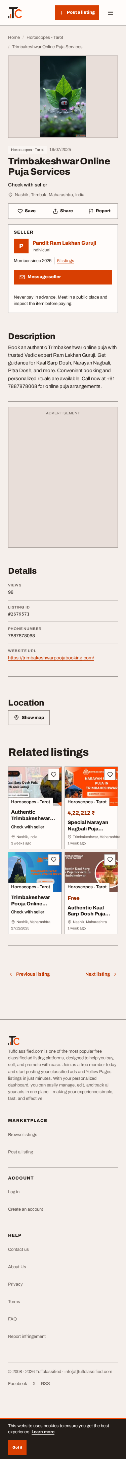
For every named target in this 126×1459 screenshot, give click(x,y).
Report (103, 211)
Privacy (15, 1284)
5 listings (65, 260)
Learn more (43, 1432)
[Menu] (110, 12)
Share (66, 211)
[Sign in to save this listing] (53, 774)
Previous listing (33, 974)
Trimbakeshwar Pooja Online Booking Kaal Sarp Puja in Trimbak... (34, 907)
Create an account (25, 1209)
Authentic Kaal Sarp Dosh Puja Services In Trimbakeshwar (87, 917)
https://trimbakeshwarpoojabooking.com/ (51, 657)
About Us (17, 1267)
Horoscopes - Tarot (27, 150)
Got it (17, 1447)
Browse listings (22, 1134)
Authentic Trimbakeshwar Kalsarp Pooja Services (30, 821)
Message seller (44, 276)
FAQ (12, 1319)
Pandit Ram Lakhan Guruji (64, 243)
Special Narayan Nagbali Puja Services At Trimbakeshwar (88, 832)
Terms (14, 1301)
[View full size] (63, 97)
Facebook (17, 1383)
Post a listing (20, 1152)
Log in (13, 1192)
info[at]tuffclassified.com (88, 1371)
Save (30, 211)
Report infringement (27, 1336)
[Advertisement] (63, 480)
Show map (33, 717)
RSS (45, 1383)
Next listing (97, 974)
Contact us (18, 1249)
